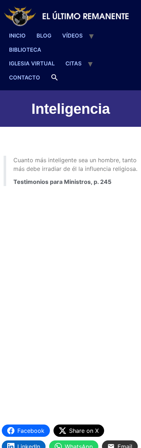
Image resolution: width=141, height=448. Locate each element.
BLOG (44, 35)
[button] (55, 78)
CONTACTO (24, 77)
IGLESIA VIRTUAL (32, 63)
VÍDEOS (72, 35)
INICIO (17, 35)
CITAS (73, 63)
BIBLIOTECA (25, 49)
